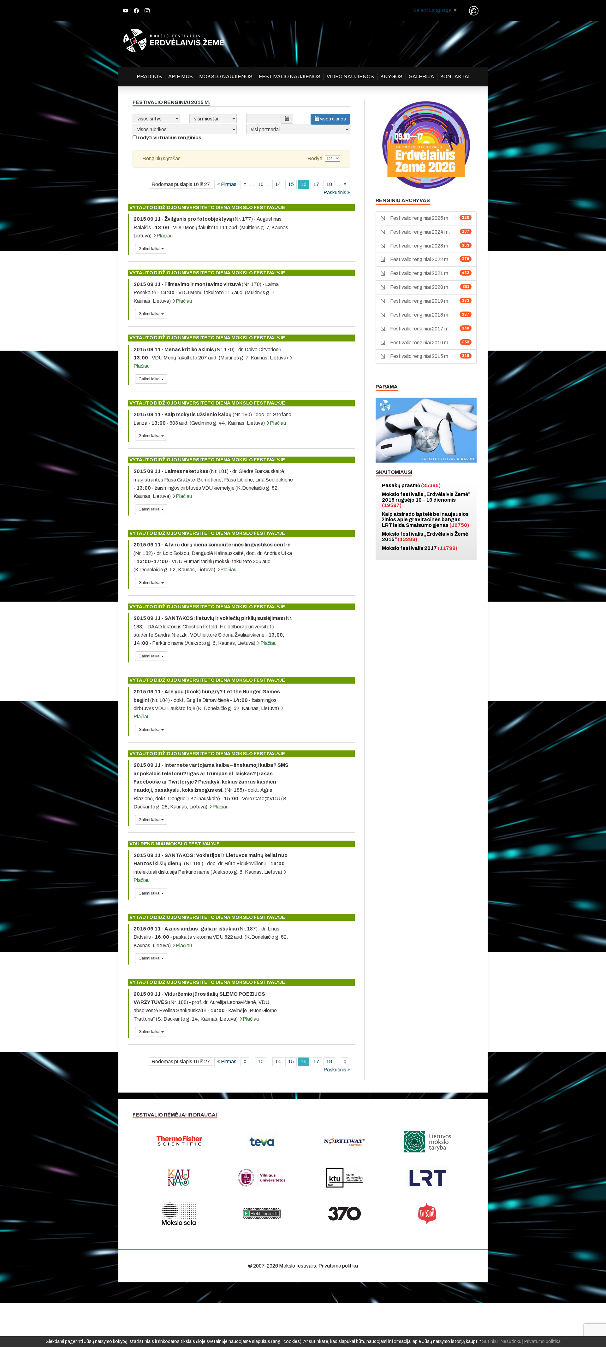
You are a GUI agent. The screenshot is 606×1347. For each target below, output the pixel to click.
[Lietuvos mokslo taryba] (427, 1141)
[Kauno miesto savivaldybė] (179, 1177)
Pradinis (149, 76)
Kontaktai (455, 76)
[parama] (426, 429)
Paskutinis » (337, 192)
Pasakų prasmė (411, 485)
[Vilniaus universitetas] (262, 1177)
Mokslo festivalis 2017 (419, 548)
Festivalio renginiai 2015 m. (420, 356)
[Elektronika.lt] (262, 1213)
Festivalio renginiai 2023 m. (420, 245)
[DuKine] (427, 1213)
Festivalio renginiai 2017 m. (420, 328)
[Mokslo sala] (179, 1213)
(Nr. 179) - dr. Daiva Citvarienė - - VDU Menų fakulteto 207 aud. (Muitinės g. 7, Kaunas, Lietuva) (211, 358)
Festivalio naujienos (289, 76)
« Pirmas (226, 184)
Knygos (391, 76)
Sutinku (490, 1341)
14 (278, 184)
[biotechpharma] (344, 1141)
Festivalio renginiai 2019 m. (420, 301)
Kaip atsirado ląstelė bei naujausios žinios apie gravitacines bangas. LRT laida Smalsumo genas (425, 519)
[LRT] (427, 1177)
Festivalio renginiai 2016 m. (420, 342)
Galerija (421, 76)
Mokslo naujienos (225, 76)
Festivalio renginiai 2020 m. (420, 287)
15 (291, 184)
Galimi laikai (150, 249)
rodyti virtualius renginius (169, 137)
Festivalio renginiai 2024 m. (420, 232)
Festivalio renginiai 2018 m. (420, 315)
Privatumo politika (338, 1265)
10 (261, 184)
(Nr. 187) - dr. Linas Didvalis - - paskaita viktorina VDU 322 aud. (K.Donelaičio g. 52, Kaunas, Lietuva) (211, 937)
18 (329, 184)
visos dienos (332, 119)
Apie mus (180, 76)
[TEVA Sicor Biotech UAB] (262, 1141)
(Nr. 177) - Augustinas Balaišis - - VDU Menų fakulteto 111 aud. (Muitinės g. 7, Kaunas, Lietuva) (212, 227)
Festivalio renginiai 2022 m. (420, 259)
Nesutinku (511, 1341)
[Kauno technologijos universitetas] (344, 1177)
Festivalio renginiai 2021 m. (420, 273)
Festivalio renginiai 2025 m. (420, 218)
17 (316, 184)
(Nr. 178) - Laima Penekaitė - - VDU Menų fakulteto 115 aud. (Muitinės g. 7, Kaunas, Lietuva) (206, 293)
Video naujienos (350, 76)
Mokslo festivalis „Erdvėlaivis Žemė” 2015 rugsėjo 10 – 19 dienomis (426, 500)
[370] (344, 1213)
